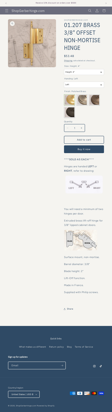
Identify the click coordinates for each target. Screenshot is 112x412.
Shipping (68, 60)
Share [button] (70, 308)
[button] (6, 10)
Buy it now (84, 149)
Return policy (56, 346)
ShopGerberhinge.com (26, 406)
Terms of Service (84, 346)
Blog (69, 346)
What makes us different (32, 346)
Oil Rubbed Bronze (69, 112)
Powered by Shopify (46, 406)
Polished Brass (69, 99)
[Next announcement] (106, 3)
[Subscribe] (61, 365)
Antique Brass (81, 99)
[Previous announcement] (6, 3)
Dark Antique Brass (94, 99)
